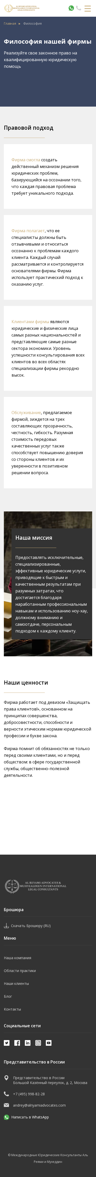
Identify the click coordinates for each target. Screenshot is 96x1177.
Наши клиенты (16, 983)
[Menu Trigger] (87, 8)
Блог (8, 996)
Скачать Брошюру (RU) (31, 925)
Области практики (20, 970)
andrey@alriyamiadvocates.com (39, 1105)
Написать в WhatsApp (30, 1117)
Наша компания (17, 957)
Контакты (12, 1009)
